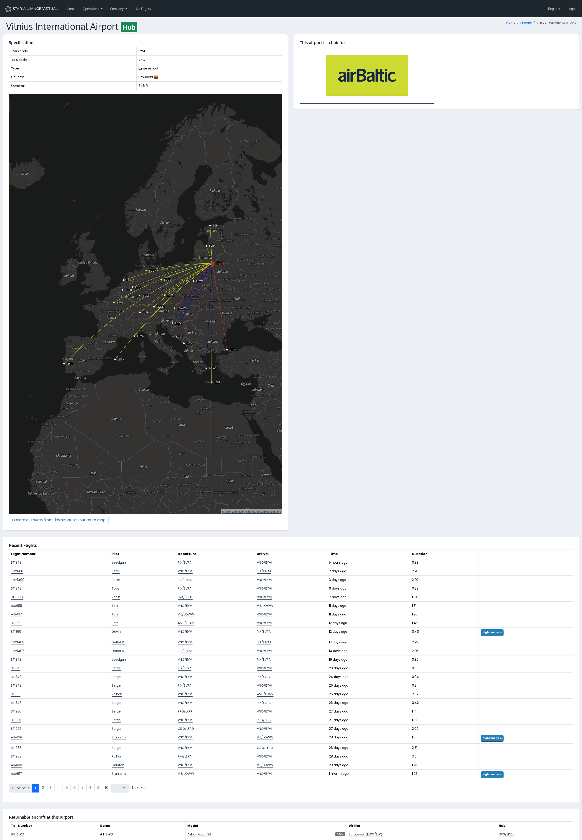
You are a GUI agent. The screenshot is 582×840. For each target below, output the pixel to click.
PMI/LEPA (184, 756)
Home (71, 9)
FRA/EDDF (185, 597)
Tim (115, 605)
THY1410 (17, 571)
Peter (116, 571)
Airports (526, 23)
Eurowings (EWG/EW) (365, 834)
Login (572, 9)
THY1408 (17, 642)
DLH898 (17, 597)
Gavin (116, 631)
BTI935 (16, 720)
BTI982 (16, 756)
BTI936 (16, 711)
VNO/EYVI (264, 562)
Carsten (118, 765)
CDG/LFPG (186, 728)
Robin (116, 597)
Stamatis (119, 737)
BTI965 (16, 747)
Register (554, 9)
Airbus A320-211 (199, 834)
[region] (145, 304)
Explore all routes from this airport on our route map (58, 519)
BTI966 (16, 728)
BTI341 (15, 668)
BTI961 (15, 694)
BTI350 (16, 631)
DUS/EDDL (506, 834)
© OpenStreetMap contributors (262, 511)
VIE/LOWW (265, 605)
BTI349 (16, 685)
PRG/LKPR (185, 711)
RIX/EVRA (184, 562)
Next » (137, 787)
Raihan (117, 694)
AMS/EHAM (186, 623)
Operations (91, 9)
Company (117, 9)
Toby (116, 588)
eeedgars (119, 562)
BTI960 (16, 623)
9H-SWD (17, 834)
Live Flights (142, 9)
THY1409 (17, 580)
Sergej (116, 668)
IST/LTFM (264, 571)
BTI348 (16, 659)
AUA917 (16, 614)
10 (106, 787)
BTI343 (16, 562)
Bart (115, 623)
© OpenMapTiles (232, 511)
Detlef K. (118, 642)
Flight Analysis (492, 632)
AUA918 (16, 605)
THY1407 (17, 651)
